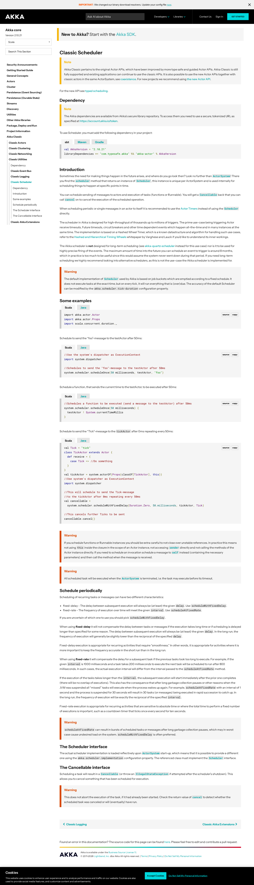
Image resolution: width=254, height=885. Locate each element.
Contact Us (205, 16)
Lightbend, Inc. (102, 856)
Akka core (13, 30)
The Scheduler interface (26, 210)
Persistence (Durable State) (23, 98)
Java (83, 307)
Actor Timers (189, 208)
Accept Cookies (155, 875)
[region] (127, 876)
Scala (68, 307)
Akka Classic (14, 136)
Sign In (219, 16)
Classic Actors (17, 142)
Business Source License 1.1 (122, 852)
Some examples (22, 199)
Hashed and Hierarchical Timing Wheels (100, 237)
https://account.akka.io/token (98, 121)
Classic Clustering (19, 148)
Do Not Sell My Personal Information (188, 875)
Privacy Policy (156, 856)
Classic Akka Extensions (25, 222)
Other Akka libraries (18, 120)
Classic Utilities (18, 159)
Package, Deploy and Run (22, 125)
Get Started (238, 16)
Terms (144, 856)
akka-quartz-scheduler (160, 246)
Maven (82, 142)
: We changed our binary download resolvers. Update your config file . (125, 4)
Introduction (20, 193)
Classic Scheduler (21, 182)
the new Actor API (198, 79)
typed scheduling (96, 91)
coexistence (128, 79)
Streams (12, 103)
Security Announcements (22, 64)
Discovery (13, 109)
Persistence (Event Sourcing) (24, 92)
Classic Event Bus (21, 171)
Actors (11, 81)
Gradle (99, 142)
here (167, 842)
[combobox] (28, 51)
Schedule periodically (25, 204)
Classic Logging (20, 176)
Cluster (11, 86)
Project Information (18, 131)
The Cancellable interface (27, 215)
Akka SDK (125, 34)
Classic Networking (20, 153)
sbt (67, 142)
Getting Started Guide (20, 70)
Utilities (11, 114)
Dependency (18, 165)
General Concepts (17, 75)
